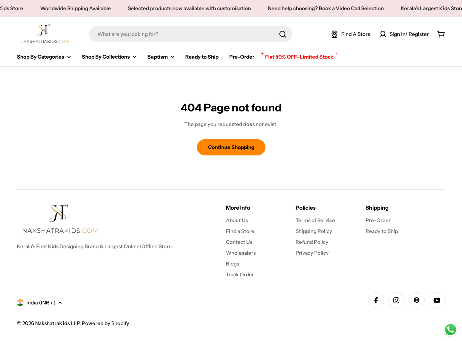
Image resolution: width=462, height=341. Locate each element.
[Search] (283, 34)
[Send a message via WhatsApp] (451, 330)
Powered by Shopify (105, 323)
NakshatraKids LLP (57, 323)
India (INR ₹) (40, 302)
